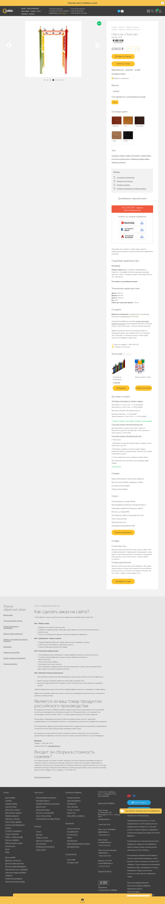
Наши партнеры (72, 807)
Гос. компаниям (72, 835)
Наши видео (71, 860)
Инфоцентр (24, 13)
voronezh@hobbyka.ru (105, 863)
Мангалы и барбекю (12, 840)
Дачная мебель (10, 798)
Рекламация (7, 647)
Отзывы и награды (73, 810)
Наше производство (33, 8)
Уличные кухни (10, 846)
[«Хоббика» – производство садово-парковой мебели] (7, 11)
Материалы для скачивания (45, 847)
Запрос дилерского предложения (14, 658)
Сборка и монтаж (42, 838)
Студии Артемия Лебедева (108, 890)
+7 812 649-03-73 (54, 11)
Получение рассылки (10, 664)
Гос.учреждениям (72, 832)
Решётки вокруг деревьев (13, 822)
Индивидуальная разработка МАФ (123, 526)
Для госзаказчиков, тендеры (12, 621)
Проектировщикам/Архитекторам (78, 844)
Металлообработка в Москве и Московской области (129, 505)
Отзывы (137, 70)
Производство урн (73, 847)
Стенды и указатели (12, 834)
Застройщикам (72, 841)
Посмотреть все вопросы (42, 777)
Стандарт (116, 91)
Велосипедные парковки (13, 813)
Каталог (23, 8)
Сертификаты (71, 804)
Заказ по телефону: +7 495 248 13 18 (126, 345)
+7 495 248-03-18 (104, 825)
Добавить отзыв (123, 581)
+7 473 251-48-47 (75, 9)
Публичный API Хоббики (106, 803)
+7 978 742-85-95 (75, 11)
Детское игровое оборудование (15, 866)
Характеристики (118, 70)
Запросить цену (143, 388)
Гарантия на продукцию (44, 841)
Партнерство (69, 823)
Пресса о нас (71, 813)
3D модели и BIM (72, 863)
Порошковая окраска (43, 810)
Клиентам (37, 826)
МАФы (7, 852)
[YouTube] (129, 796)
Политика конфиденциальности (138, 883)
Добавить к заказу (123, 56)
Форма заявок (8, 615)
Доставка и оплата (118, 74)
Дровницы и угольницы (13, 860)
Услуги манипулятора (119, 519)
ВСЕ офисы (63, 13)
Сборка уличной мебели (120, 489)
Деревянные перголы (119, 162)
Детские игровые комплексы (14, 863)
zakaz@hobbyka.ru (54, 13)
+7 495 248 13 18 (53, 9)
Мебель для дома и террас (14, 843)
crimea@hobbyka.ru (104, 842)
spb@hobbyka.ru (103, 832)
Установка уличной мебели (121, 486)
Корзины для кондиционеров (15, 882)
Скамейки (8, 801)
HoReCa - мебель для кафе (14, 837)
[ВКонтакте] (134, 796)
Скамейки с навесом (118, 156)
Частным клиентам (73, 829)
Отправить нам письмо (122, 347)
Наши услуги (38, 792)
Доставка (39, 835)
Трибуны (8, 828)
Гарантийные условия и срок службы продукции (128, 479)
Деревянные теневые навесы (139, 159)
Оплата (38, 832)
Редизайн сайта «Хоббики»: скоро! (82, 3)
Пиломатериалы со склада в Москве (123, 501)
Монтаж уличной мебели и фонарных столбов (127, 482)
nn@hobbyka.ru (103, 853)
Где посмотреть (41, 844)
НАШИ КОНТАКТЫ (104, 872)
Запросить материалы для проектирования (131, 189)
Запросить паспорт (123, 185)
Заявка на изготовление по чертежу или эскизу (15, 640)
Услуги (39, 11)
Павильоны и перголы (12, 819)
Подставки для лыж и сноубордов (16, 869)
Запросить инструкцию (125, 181)
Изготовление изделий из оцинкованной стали (128, 515)
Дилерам (33, 11)
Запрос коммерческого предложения (11, 627)
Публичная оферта (133, 892)
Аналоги (127, 354)
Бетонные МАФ (10, 857)
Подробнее (116, 466)
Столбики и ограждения (13, 831)
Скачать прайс (41, 850)
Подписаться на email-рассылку (138, 815)
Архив (7, 849)
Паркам (69, 838)
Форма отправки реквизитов (12, 634)
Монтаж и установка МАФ (120, 512)
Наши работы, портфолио (76, 816)
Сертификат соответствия (125, 177)
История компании (73, 798)
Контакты (31, 13)
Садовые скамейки (11, 804)
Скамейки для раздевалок (13, 879)
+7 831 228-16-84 (75, 13)
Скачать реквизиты (123, 532)
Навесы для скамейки (133, 156)
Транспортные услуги (119, 522)
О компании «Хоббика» (73, 792)
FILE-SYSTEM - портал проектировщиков (132, 209)
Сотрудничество (70, 854)
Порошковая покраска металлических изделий (127, 508)
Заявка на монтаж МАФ (11, 652)
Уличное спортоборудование (14, 825)
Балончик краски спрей (143, 377)
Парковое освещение (12, 816)
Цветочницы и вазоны (12, 810)
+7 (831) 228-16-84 (104, 856)
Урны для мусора (10, 807)
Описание (129, 70)
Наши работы (25, 11)
